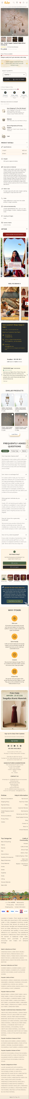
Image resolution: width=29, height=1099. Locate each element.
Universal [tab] (5, 451)
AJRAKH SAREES (21, 1041)
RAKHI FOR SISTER (15, 960)
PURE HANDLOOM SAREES (8, 1041)
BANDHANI (17, 980)
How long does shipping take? (10, 456)
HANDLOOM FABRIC (19, 1000)
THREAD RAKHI (15, 956)
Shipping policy (9, 907)
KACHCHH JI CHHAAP (12, 102)
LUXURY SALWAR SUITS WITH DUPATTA (11, 1067)
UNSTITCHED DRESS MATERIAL (9, 1012)
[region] (14, 374)
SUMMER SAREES (16, 968)
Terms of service (19, 904)
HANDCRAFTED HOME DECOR (9, 1073)
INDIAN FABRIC (5, 994)
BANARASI (17, 988)
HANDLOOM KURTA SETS (8, 1069)
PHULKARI (24, 982)
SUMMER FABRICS (6, 968)
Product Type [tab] (14, 451)
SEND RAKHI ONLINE (17, 952)
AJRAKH (11, 980)
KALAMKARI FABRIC (14, 1002)
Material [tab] (24, 451)
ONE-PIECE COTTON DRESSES (17, 1090)
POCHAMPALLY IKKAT (7, 988)
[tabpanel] (14, 257)
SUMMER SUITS (15, 970)
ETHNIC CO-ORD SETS (15, 1071)
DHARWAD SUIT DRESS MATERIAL (10, 1020)
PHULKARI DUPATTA (6, 1055)
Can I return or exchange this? (10, 474)
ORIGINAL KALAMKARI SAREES (14, 1045)
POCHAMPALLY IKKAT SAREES (9, 1047)
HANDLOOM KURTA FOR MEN (13, 1079)
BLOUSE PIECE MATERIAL (8, 1092)
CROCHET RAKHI (5, 954)
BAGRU (18, 986)
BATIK (20, 984)
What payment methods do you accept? (11, 499)
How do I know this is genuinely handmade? (11, 519)
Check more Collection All (14, 234)
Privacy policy (10, 904)
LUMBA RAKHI (15, 958)
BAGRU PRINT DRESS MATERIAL (16, 1016)
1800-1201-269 (12, 782)
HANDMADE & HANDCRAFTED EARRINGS (12, 1083)
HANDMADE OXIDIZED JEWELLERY (10, 1085)
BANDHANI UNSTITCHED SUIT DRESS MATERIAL (14, 1018)
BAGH (22, 986)
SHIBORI (3, 986)
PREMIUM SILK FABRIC (16, 1004)
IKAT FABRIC (4, 1002)
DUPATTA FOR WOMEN (7, 1053)
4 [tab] (16, 728)
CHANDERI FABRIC (16, 998)
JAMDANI (11, 982)
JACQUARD (24, 980)
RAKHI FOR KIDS (5, 958)
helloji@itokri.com (9, 346)
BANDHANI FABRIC (14, 1006)
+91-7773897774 (9, 341)
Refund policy (20, 902)
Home (2, 6)
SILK (27, 986)
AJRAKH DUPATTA (19, 1057)
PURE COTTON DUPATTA (19, 1055)
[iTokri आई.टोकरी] (7, 2)
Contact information (20, 907)
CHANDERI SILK (6, 984)
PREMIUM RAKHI (15, 954)
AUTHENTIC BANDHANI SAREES (9, 1043)
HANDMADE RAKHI (6, 952)
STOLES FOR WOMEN (20, 1053)
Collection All (6, 6)
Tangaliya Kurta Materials (14, 698)
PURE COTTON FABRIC (16, 996)
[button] (2, 2)
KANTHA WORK (11, 986)
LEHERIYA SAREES (23, 1047)
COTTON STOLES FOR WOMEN (9, 1059)
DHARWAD (18, 982)
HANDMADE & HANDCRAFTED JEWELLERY (12, 1081)
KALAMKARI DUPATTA (7, 1057)
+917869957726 (8, 336)
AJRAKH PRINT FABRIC (16, 994)
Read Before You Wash (14, 601)
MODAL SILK (14, 984)
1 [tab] (12, 728)
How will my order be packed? (10, 535)
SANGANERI (4, 982)
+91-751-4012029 (17, 341)
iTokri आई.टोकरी (11, 902)
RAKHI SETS (23, 956)
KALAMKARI (4, 980)
